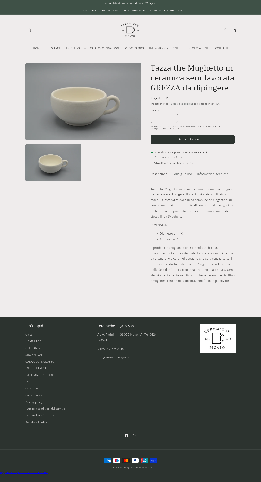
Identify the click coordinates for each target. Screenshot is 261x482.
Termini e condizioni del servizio (45, 408)
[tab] (159, 174)
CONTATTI (31, 388)
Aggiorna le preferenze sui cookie (24, 472)
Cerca (29, 334)
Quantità (155, 110)
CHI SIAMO (32, 348)
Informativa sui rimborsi (40, 415)
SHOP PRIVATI (34, 355)
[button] (29, 30)
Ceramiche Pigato (124, 468)
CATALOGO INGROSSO (39, 361)
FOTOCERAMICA (35, 368)
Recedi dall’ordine (36, 422)
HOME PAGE (33, 341)
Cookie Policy (33, 395)
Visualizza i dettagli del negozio (173, 163)
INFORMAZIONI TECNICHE (42, 375)
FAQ (28, 382)
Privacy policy (34, 402)
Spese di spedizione (182, 104)
